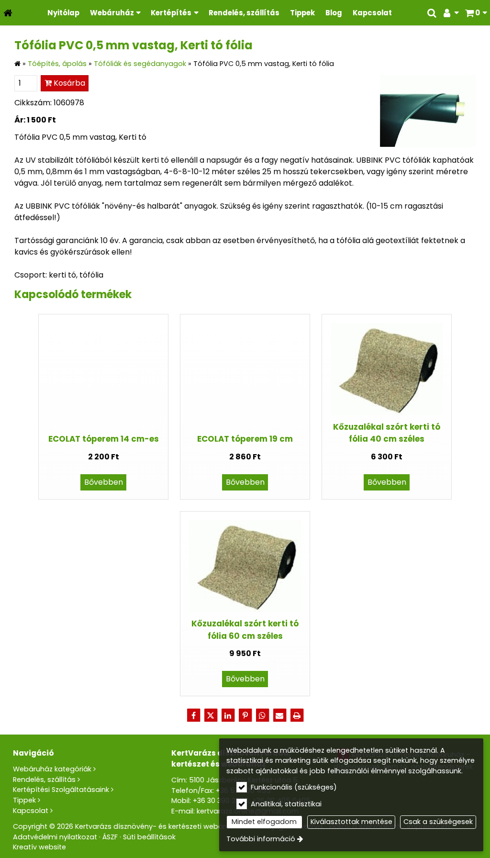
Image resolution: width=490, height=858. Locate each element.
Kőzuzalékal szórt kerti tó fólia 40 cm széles (386, 433)
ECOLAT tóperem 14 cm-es (103, 439)
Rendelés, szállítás (44, 779)
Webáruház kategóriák (52, 769)
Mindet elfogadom (264, 821)
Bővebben (103, 482)
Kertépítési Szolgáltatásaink (61, 789)
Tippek (24, 800)
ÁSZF (110, 837)
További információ (260, 839)
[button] (476, 12)
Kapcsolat (30, 810)
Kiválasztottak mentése (351, 821)
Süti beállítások (149, 837)
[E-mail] (279, 715)
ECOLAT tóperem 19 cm (245, 439)
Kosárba (68, 83)
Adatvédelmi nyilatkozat (55, 837)
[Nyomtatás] (296, 715)
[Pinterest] (245, 715)
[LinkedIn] (227, 715)
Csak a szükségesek (438, 821)
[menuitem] (8, 12)
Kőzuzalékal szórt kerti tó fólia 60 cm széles (245, 629)
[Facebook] (193, 715)
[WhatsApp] (262, 715)
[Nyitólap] (8, 12)
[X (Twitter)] (210, 715)
